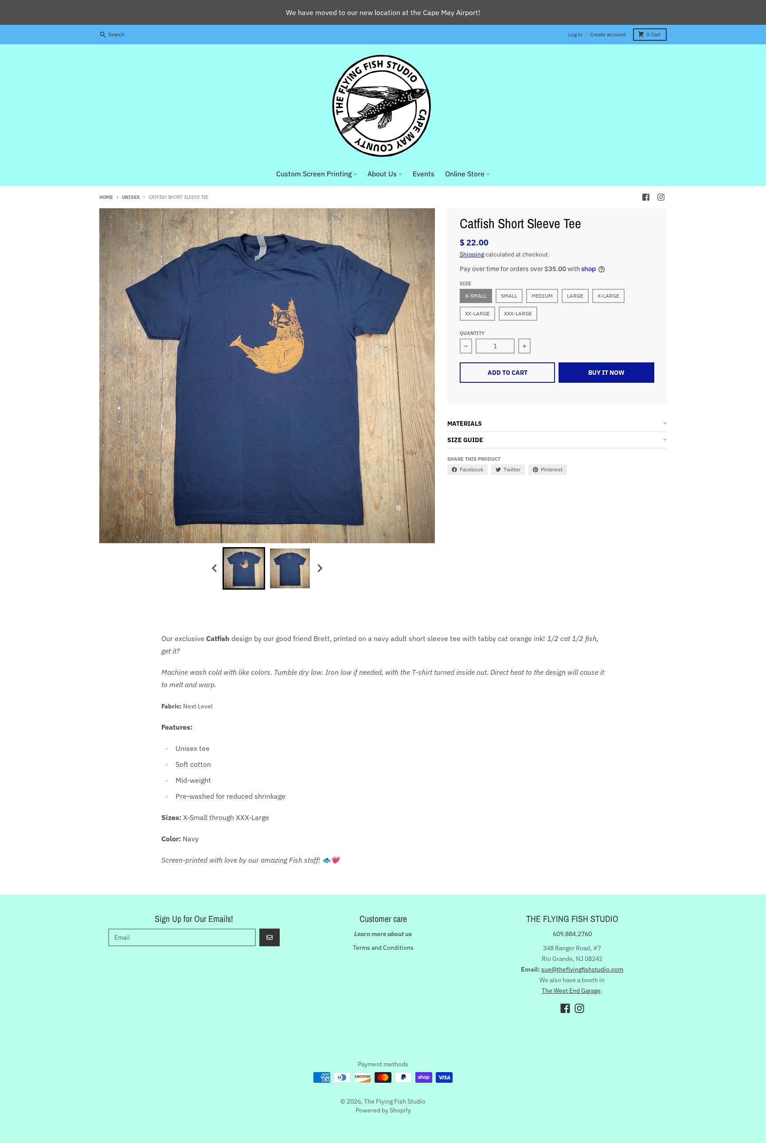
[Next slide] (319, 568)
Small (509, 295)
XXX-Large (518, 313)
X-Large (608, 295)
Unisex (131, 197)
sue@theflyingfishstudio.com (582, 969)
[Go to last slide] (214, 568)
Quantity (472, 333)
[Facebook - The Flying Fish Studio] (646, 197)
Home (106, 197)
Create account (608, 34)
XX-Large (477, 313)
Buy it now (606, 373)
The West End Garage (571, 991)
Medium (542, 295)
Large (575, 295)
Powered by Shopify (383, 1110)
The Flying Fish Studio (395, 1101)
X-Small (476, 295)
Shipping (472, 254)
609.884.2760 (572, 934)
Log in (575, 34)
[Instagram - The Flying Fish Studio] (661, 197)
